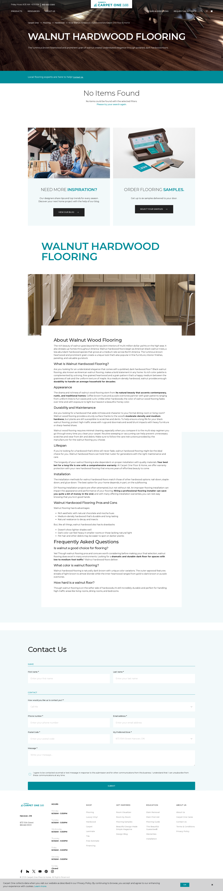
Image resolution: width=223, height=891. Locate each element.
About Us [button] (50, 11)
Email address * (120, 716)
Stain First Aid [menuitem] (152, 817)
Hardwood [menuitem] (91, 822)
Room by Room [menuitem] (123, 817)
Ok (184, 885)
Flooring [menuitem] (90, 812)
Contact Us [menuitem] (181, 822)
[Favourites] (206, 11)
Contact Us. (78, 77)
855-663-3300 (48, 4)
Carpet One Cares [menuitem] (184, 817)
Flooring (47, 23)
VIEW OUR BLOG (66, 212)
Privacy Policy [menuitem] (182, 831)
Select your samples (151, 209)
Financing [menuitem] (90, 845)
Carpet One (33, 23)
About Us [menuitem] (180, 812)
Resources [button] (34, 11)
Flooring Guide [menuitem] (153, 822)
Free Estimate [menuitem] (92, 841)
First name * (33, 672)
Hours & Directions (158, 11)
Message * (32, 748)
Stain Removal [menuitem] (153, 812)
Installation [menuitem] (151, 839)
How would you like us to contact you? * (46, 700)
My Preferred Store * (122, 732)
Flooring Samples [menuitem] (124, 822)
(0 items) (212, 11)
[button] (201, 11)
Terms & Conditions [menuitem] (185, 826)
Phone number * (35, 716)
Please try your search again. (111, 104)
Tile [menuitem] (88, 836)
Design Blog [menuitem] (122, 834)
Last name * (118, 672)
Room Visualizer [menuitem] (123, 812)
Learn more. (40, 886)
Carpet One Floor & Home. (39, 877)
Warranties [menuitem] (151, 834)
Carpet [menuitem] (89, 826)
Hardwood (59, 23)
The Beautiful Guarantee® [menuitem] (152, 827)
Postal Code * (34, 732)
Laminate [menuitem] (90, 831)
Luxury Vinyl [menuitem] (92, 817)
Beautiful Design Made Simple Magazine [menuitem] (126, 827)
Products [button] (16, 11)
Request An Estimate (185, 11)
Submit (111, 786)
